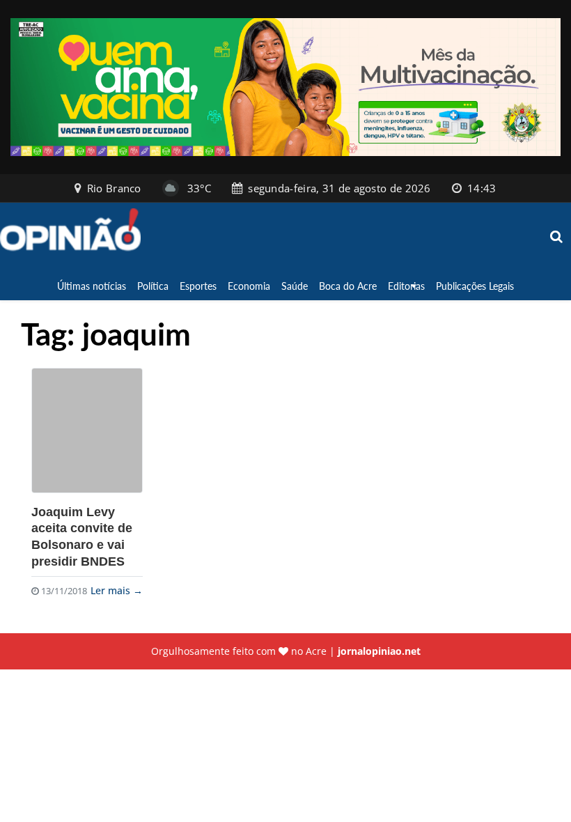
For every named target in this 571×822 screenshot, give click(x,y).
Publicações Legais (475, 286)
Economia (249, 286)
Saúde (294, 286)
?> (87, 430)
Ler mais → (117, 590)
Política (153, 286)
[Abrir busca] (557, 237)
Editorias (406, 286)
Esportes (198, 286)
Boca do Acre (348, 286)
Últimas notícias (91, 286)
